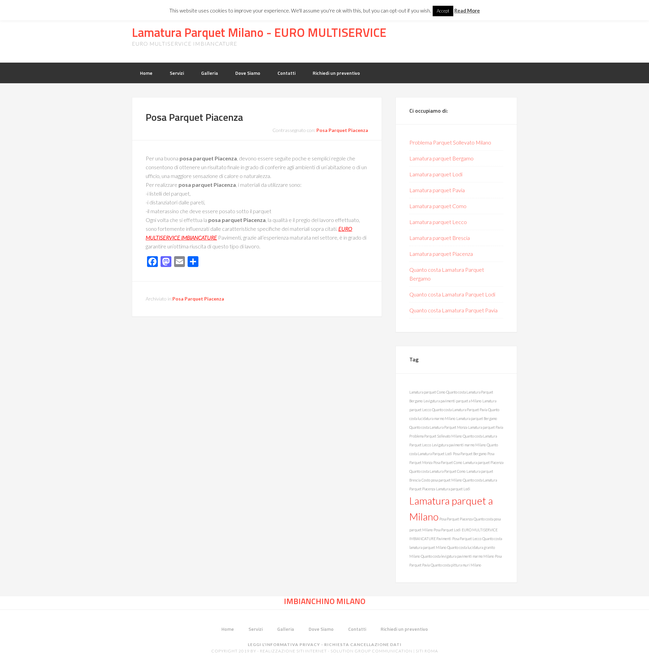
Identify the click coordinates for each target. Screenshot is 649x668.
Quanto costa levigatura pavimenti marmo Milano (457, 556)
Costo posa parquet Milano (442, 480)
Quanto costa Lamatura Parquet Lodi (452, 294)
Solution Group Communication (371, 650)
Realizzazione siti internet (293, 650)
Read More (467, 10)
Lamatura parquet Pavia (437, 190)
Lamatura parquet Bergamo (441, 158)
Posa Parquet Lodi (447, 530)
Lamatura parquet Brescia (439, 238)
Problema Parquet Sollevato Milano (450, 142)
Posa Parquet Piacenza (194, 117)
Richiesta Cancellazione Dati (363, 644)
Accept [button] (443, 11)
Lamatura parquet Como (437, 206)
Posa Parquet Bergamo (469, 453)
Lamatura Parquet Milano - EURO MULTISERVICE (259, 32)
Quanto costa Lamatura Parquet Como (437, 471)
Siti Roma (427, 650)
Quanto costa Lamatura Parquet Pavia (453, 310)
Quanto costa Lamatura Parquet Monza (438, 427)
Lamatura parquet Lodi (435, 174)
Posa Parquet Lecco (466, 538)
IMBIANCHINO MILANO (324, 601)
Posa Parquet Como (447, 462)
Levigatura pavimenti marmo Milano (459, 445)
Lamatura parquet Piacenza (441, 253)
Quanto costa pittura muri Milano (456, 565)
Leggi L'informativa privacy (284, 644)
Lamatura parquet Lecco (438, 222)
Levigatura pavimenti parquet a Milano (452, 401)
